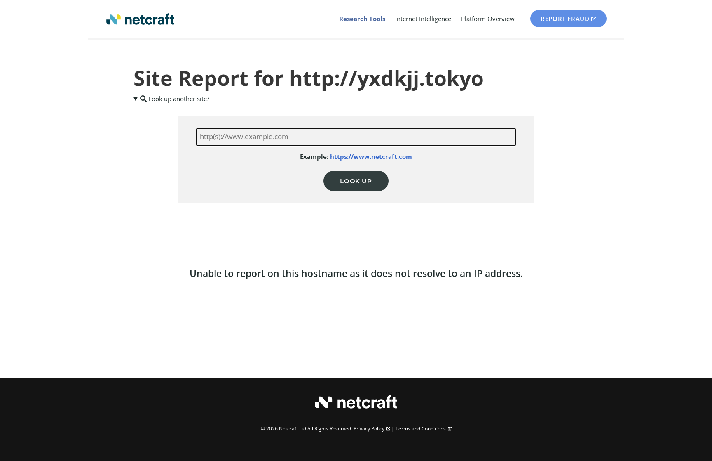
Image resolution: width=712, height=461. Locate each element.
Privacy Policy (369, 428)
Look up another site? (178, 99)
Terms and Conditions (421, 428)
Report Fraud (565, 18)
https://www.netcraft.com (371, 156)
